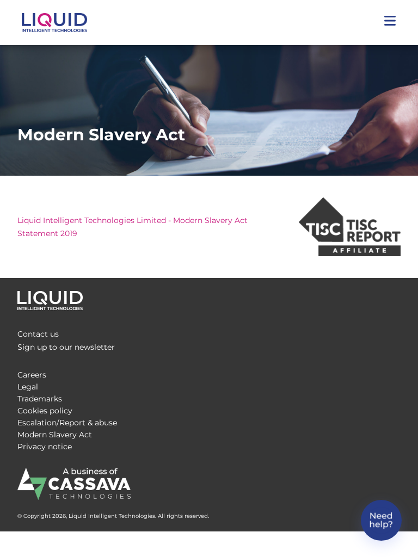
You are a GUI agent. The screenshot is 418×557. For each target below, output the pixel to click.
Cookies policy (44, 410)
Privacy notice (44, 446)
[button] (389, 22)
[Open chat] (381, 520)
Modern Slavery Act (54, 434)
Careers (31, 375)
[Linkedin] (394, 297)
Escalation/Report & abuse (67, 422)
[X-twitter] (372, 297)
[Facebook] (350, 297)
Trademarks (39, 399)
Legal (27, 387)
